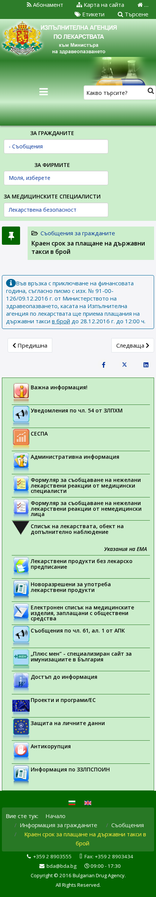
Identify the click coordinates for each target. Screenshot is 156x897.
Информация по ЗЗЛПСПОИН (70, 769)
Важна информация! (59, 387)
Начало (55, 816)
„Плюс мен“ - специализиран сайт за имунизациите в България (81, 656)
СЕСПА (39, 433)
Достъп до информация (64, 676)
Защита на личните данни (68, 723)
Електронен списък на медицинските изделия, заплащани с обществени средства (82, 613)
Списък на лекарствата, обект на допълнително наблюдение (77, 528)
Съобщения (127, 825)
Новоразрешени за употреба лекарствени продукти (71, 587)
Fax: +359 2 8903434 (108, 856)
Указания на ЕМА (125, 548)
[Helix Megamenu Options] (43, 92)
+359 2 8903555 (52, 856)
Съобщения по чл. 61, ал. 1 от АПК (78, 630)
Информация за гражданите (58, 825)
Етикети (93, 14)
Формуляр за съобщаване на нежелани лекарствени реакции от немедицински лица (86, 508)
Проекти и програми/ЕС (63, 699)
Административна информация (75, 456)
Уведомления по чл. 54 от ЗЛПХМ (77, 410)
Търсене (135, 14)
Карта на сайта (103, 4)
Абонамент (47, 4)
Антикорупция (51, 746)
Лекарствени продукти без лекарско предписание (82, 563)
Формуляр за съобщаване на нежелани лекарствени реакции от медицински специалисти (86, 485)
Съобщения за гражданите (78, 233)
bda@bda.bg (61, 865)
